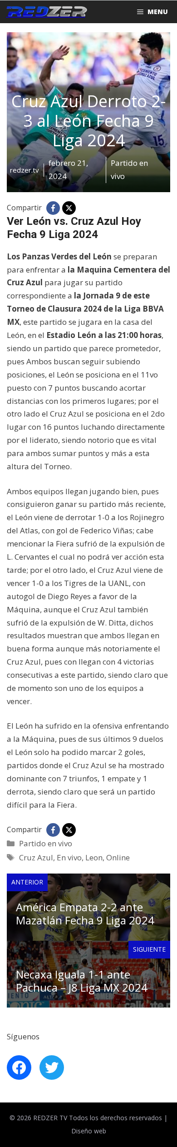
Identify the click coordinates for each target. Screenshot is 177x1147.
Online (118, 857)
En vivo (69, 857)
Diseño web (88, 1131)
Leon (94, 857)
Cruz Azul (36, 857)
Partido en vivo (45, 843)
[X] (69, 208)
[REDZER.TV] (46, 11)
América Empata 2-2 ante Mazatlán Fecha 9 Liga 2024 (85, 913)
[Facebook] (53, 208)
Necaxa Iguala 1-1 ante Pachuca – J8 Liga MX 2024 (82, 981)
